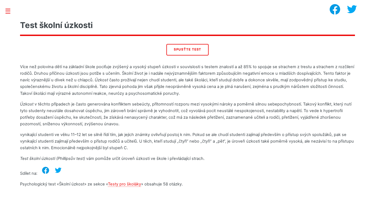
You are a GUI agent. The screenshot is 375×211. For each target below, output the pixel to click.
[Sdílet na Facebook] (45, 170)
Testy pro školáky (124, 184)
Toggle (11, 11)
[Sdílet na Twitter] (58, 170)
